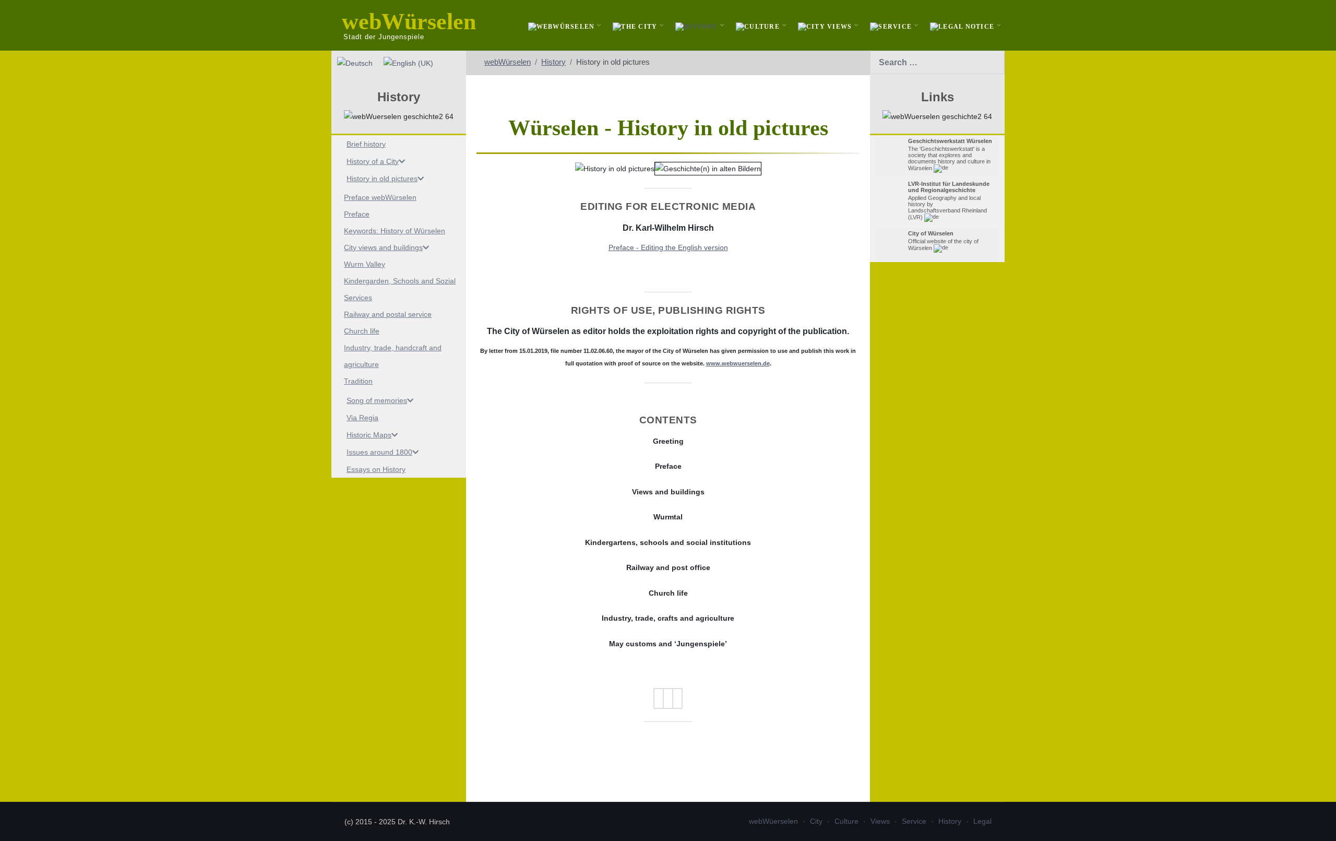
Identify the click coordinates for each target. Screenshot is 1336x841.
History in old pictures (382, 178)
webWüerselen (773, 821)
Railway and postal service (388, 314)
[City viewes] (826, 25)
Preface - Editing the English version (668, 247)
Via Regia (362, 417)
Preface (356, 214)
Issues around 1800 (379, 452)
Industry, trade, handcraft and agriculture (393, 356)
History (949, 821)
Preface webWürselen (380, 197)
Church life (361, 331)
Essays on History (376, 469)
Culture (846, 821)
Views (880, 821)
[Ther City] (636, 25)
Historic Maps (369, 435)
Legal (982, 821)
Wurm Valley (364, 264)
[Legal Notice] (963, 25)
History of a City (373, 161)
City (816, 821)
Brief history (366, 144)
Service (914, 821)
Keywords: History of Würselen (394, 231)
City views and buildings (383, 247)
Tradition (358, 381)
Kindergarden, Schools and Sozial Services (400, 289)
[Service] (892, 25)
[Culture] (759, 25)
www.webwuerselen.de (738, 363)
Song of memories (377, 400)
